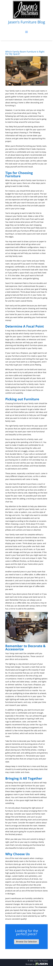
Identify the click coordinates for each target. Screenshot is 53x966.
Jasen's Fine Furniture (41, 961)
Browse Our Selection (26, 941)
